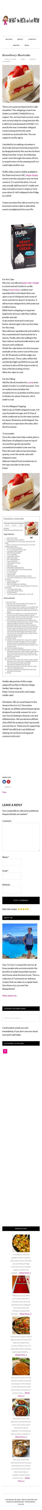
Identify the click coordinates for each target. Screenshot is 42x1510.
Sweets (8, 787)
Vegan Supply (32, 175)
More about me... (10, 995)
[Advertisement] (21, 1081)
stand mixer (14, 289)
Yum (4, 792)
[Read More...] (25, 1273)
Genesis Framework (15, 1502)
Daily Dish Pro (28, 1499)
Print (31, 537)
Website (6, 884)
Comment (6, 821)
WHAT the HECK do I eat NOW (21, 20)
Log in (21, 1504)
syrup (30, 382)
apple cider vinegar (30, 282)
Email (5, 870)
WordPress (30, 1502)
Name (5, 857)
